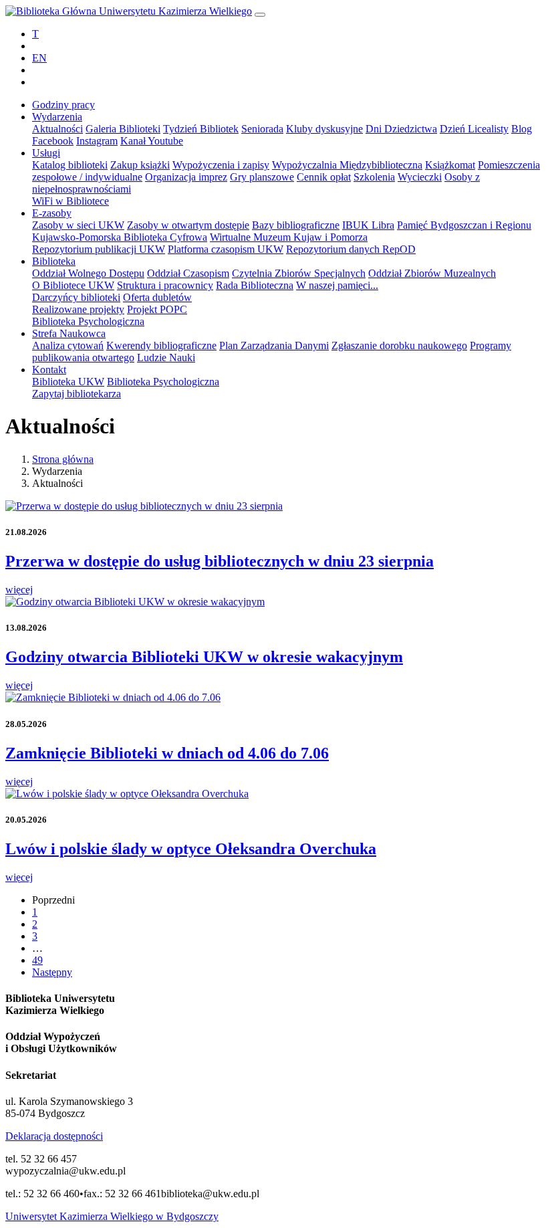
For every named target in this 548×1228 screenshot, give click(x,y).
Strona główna (63, 459)
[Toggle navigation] (260, 15)
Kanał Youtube (151, 140)
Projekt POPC (157, 309)
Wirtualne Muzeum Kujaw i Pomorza (289, 237)
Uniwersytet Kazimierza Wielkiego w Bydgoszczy (112, 1216)
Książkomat (450, 165)
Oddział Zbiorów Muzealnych (432, 273)
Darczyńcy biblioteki (76, 297)
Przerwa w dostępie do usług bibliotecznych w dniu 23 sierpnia (219, 561)
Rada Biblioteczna (254, 285)
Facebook (53, 140)
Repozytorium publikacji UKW (98, 249)
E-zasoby (52, 213)
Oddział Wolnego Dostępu (88, 273)
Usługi (46, 153)
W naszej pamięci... (337, 285)
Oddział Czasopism (188, 273)
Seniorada (262, 128)
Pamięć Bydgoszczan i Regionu (464, 225)
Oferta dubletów (157, 297)
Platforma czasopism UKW (225, 249)
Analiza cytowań (68, 345)
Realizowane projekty (78, 309)
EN (39, 58)
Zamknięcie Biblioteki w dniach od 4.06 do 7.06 (167, 753)
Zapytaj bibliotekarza (76, 393)
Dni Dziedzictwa (401, 128)
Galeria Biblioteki (123, 128)
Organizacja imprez (186, 177)
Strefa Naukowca (69, 333)
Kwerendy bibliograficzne (161, 345)
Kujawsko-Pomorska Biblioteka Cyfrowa (119, 237)
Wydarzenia (57, 116)
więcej (19, 589)
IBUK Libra (368, 225)
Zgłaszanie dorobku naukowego (399, 345)
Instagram (97, 140)
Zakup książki (140, 165)
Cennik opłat (324, 177)
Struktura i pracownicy (165, 285)
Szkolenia (374, 177)
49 (37, 960)
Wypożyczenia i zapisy (220, 165)
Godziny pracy (63, 104)
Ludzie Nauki (166, 357)
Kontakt (49, 369)
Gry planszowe (262, 177)
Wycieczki (420, 177)
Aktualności (57, 128)
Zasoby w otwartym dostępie (188, 225)
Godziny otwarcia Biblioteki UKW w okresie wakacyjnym (204, 657)
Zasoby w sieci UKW (78, 225)
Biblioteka (54, 261)
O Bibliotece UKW (73, 285)
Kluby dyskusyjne (324, 128)
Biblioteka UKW (68, 381)
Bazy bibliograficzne (295, 225)
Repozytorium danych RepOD (351, 249)
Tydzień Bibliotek (201, 128)
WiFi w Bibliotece (70, 201)
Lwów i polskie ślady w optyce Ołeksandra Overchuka (190, 848)
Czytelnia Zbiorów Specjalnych (299, 273)
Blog (521, 128)
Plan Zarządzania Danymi (274, 345)
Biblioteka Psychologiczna (88, 321)
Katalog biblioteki (70, 165)
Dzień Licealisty (474, 128)
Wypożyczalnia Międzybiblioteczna (347, 165)
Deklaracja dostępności (54, 1136)
